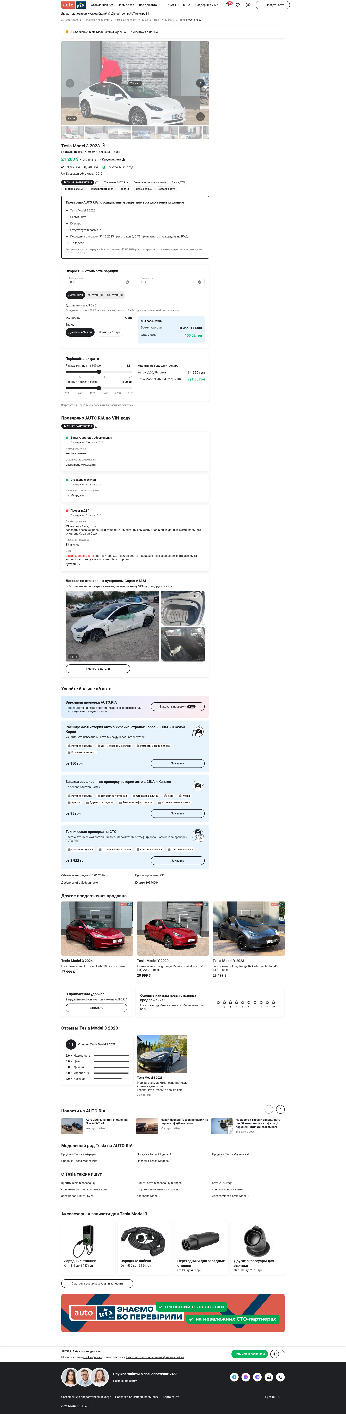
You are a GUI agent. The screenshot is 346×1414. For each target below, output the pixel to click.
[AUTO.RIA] (73, 5)
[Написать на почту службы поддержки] (269, 1377)
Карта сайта (171, 1397)
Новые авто (126, 5)
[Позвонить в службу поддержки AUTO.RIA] (280, 1377)
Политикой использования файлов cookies (155, 1357)
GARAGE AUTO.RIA (177, 5)
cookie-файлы (92, 1357)
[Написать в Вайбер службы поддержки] (257, 1377)
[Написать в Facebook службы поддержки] (245, 1377)
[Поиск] (227, 5)
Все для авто (148, 5)
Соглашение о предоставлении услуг (86, 1397)
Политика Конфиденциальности (137, 1397)
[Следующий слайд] (200, 83)
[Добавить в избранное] (237, 5)
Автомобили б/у (102, 5)
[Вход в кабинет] (247, 5)
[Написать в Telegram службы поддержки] (234, 1377)
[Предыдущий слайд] (70, 83)
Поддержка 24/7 (206, 5)
